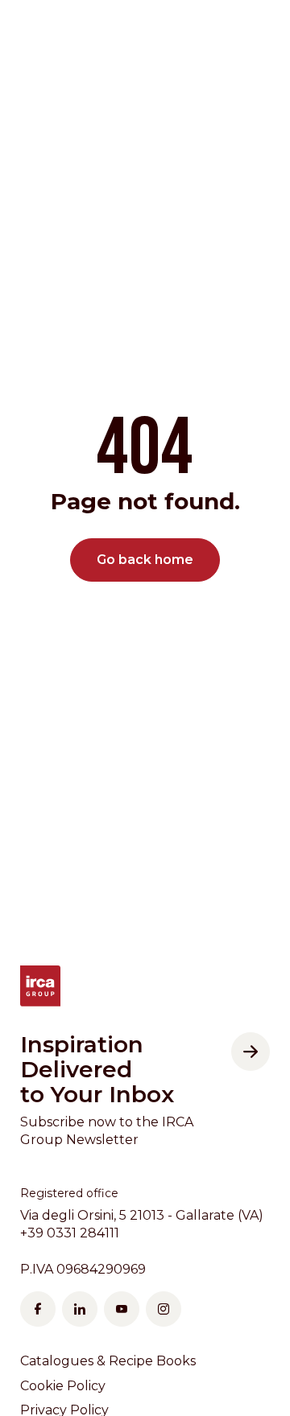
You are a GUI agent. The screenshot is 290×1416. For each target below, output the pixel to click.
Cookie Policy (63, 1385)
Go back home (145, 559)
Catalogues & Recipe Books (108, 1361)
